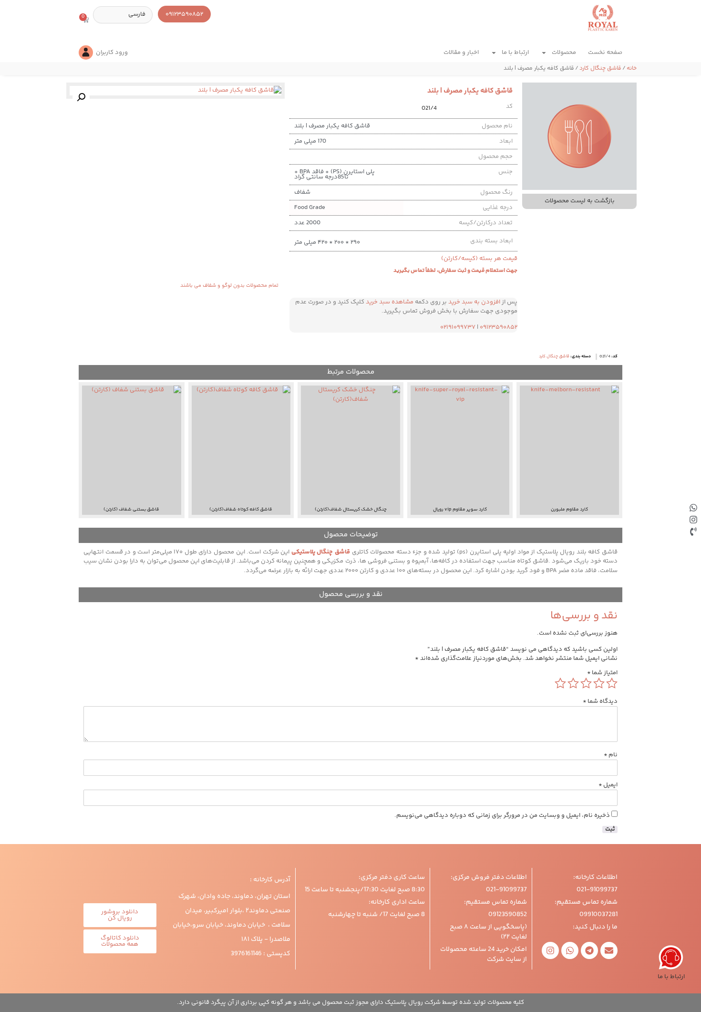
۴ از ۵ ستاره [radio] (573, 683)
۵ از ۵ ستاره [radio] (560, 683)
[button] (81, 97)
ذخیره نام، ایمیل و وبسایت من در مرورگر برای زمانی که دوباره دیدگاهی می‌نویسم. (502, 816)
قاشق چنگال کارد (600, 68)
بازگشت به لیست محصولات (580, 201)
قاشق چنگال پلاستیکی (321, 552)
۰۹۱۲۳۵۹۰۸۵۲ (498, 327)
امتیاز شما (602, 673)
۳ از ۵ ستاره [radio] (586, 683)
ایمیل (608, 785)
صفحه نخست (605, 52)
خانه (632, 68)
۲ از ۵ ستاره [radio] (599, 683)
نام (611, 755)
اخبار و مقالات (461, 52)
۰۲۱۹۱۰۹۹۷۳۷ (457, 327)
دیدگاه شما (600, 702)
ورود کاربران (112, 52)
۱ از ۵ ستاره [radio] (612, 683)
